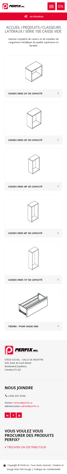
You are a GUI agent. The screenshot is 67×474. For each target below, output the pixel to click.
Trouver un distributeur (26, 447)
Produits (31, 27)
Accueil (13, 27)
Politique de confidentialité (47, 469)
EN (60, 6)
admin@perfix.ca (30, 406)
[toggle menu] (51, 6)
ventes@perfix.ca (22, 402)
